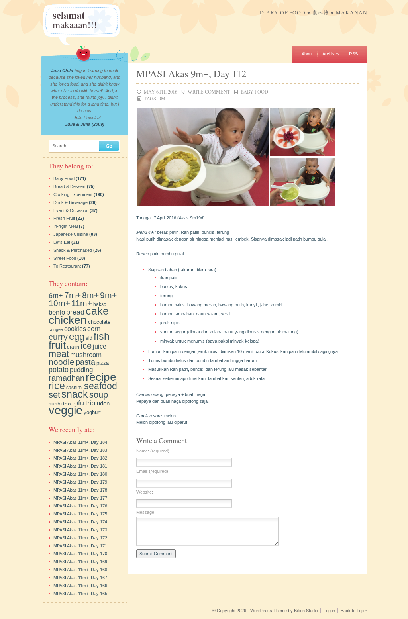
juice (99, 346)
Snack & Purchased (72, 250)
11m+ (81, 303)
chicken (68, 319)
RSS (353, 53)
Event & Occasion (70, 210)
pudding (81, 370)
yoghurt (92, 412)
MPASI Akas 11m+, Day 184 (80, 442)
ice (86, 346)
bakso (99, 304)
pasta (85, 362)
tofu (78, 403)
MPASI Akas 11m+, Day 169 (80, 561)
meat (59, 354)
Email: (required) (152, 471)
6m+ (56, 295)
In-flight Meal (65, 226)
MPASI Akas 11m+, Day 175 (80, 513)
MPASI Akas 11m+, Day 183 (80, 450)
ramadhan (66, 378)
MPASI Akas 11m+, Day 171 (80, 545)
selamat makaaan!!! (75, 19)
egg (76, 336)
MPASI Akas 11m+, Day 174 (80, 521)
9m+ (163, 98)
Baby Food (254, 91)
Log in (329, 610)
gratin (73, 347)
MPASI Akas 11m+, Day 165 (80, 593)
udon (103, 403)
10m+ (59, 303)
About (307, 53)
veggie (65, 410)
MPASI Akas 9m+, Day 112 (191, 73)
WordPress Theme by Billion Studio (284, 610)
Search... (61, 146)
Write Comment (209, 91)
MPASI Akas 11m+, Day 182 (80, 458)
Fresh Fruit (64, 218)
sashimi (74, 387)
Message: (145, 512)
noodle (62, 362)
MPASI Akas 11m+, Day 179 (80, 482)
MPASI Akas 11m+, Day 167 (80, 577)
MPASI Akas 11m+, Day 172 (80, 537)
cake (97, 311)
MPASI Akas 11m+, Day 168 (80, 569)
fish (102, 336)
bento (57, 312)
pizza (102, 363)
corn (93, 329)
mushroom (86, 354)
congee (56, 329)
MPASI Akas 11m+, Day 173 (80, 529)
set (54, 395)
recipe (101, 377)
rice (57, 385)
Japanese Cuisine (70, 234)
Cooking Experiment (72, 194)
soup (98, 395)
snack (74, 394)
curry (58, 336)
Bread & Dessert (69, 186)
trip (90, 402)
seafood (100, 386)
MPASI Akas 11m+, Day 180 (80, 474)
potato (59, 370)
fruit (57, 345)
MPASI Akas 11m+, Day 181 (80, 466)
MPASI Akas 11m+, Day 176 (80, 505)
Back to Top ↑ (354, 610)
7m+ (72, 295)
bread (75, 312)
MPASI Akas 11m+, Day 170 (80, 553)
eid (89, 338)
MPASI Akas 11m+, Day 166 (80, 585)
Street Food (64, 258)
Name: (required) (152, 451)
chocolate (99, 322)
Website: (144, 492)
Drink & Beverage (70, 202)
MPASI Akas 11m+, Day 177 (80, 498)
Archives (330, 53)
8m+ (90, 295)
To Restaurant (67, 266)
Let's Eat (61, 242)
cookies (75, 328)
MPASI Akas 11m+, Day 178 (80, 490)
